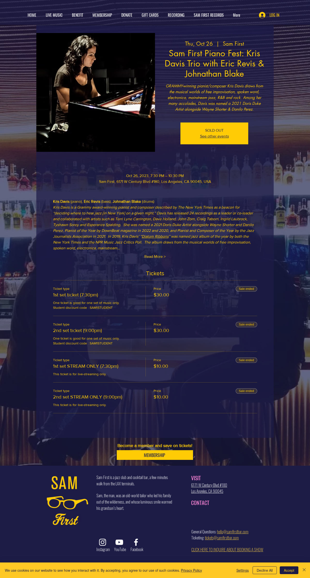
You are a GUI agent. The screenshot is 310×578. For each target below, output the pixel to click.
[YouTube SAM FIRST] (119, 542)
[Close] (304, 570)
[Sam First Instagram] (102, 542)
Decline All (265, 570)
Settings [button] (242, 570)
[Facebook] (136, 542)
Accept (289, 570)
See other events (214, 136)
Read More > (155, 256)
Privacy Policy (191, 570)
